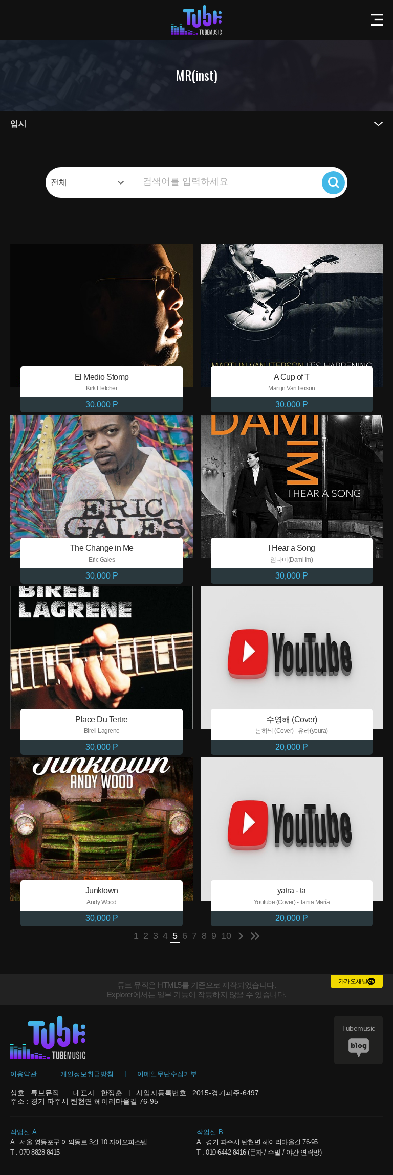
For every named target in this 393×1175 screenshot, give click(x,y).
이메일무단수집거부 (167, 1074)
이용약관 (23, 1074)
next (240, 936)
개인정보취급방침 (87, 1074)
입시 (18, 123)
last (254, 936)
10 (226, 936)
